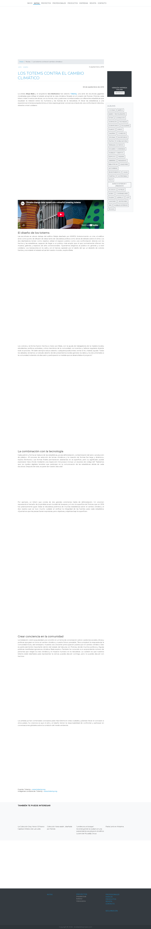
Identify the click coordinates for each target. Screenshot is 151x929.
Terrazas (112, 145)
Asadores (124, 164)
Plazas (111, 197)
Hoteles (121, 189)
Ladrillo (120, 197)
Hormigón (113, 122)
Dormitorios (114, 125)
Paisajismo (122, 160)
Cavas (125, 172)
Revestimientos (114, 172)
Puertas (112, 176)
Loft (128, 197)
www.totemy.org (38, 789)
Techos (111, 209)
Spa (110, 205)
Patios (120, 145)
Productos (111, 899)
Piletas (111, 141)
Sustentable (122, 176)
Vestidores (123, 201)
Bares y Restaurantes (117, 114)
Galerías (112, 133)
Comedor (122, 133)
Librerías (112, 160)
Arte (20, 67)
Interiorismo (81, 901)
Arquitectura (81, 896)
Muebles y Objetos (116, 152)
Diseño (25, 67)
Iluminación (120, 118)
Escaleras (126, 125)
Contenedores (122, 193)
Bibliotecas (113, 164)
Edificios (112, 156)
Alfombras (113, 168)
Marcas (109, 897)
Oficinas (112, 137)
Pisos (111, 180)
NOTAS (50, 894)
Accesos (112, 189)
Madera (121, 156)
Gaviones (112, 201)
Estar (111, 118)
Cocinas (112, 110)
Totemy (73, 94)
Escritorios (122, 137)
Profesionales (112, 894)
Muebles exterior (121, 205)
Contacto (110, 904)
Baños (120, 110)
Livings (119, 129)
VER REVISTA (119, 93)
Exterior (79, 899)
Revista (109, 901)
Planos (111, 129)
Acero (111, 193)
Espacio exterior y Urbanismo (119, 185)
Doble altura (122, 141)
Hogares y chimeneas (117, 149)
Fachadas (123, 122)
